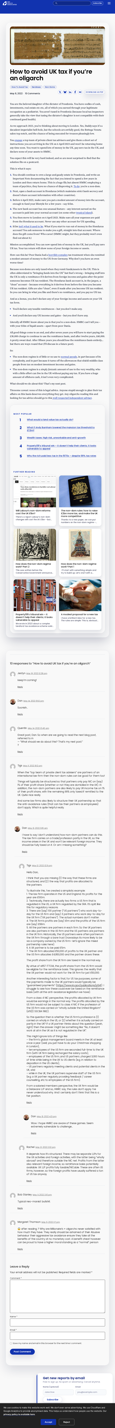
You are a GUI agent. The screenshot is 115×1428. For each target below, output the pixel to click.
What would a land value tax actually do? (50, 419)
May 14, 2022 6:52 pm (33, 700)
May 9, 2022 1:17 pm (51, 1222)
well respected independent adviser (72, 398)
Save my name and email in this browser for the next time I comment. (47, 1343)
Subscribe (52, 1399)
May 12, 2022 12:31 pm (42, 865)
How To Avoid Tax (19, 87)
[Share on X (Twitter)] (60, 92)
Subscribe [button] (97, 3)
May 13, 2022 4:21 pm (47, 1116)
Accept (48, 1422)
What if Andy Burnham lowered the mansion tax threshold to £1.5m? (61, 429)
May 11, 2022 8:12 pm (32, 765)
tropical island (84, 212)
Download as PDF (94, 92)
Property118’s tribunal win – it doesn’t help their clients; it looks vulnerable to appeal (61, 447)
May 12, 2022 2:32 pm (45, 1147)
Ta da (77, 186)
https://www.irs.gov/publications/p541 (79, 985)
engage (18, 140)
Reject (66, 1422)
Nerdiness (36, 87)
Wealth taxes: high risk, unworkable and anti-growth (56, 437)
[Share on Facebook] (75, 92)
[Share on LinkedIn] (70, 92)
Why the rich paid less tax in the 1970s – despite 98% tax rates (61, 455)
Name (13, 1316)
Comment (16, 1278)
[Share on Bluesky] (65, 92)
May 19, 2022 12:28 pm (36, 673)
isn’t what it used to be (31, 226)
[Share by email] (80, 92)
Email (13, 1330)
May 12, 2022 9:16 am (38, 828)
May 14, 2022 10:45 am (38, 728)
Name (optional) (51, 1387)
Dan (20, 700)
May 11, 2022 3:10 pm (42, 1194)
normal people (69, 356)
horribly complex (57, 255)
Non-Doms (50, 87)
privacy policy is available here (19, 1414)
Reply (20, 686)
